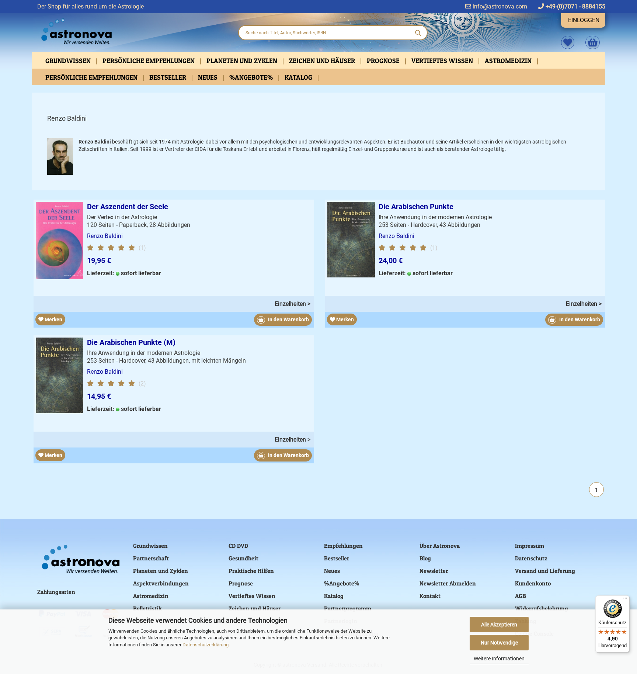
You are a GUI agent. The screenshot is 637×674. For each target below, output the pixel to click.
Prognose (384, 61)
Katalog (299, 77)
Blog (425, 558)
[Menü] (625, 599)
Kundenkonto (533, 583)
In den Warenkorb (288, 319)
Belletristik (147, 608)
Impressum (529, 545)
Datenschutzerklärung (205, 644)
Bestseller (168, 77)
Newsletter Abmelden (448, 583)
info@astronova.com (499, 6)
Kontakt (430, 595)
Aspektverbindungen (161, 583)
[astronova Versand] (132, 31)
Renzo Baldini (105, 235)
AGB (520, 595)
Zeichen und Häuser (322, 61)
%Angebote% (251, 77)
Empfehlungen (343, 545)
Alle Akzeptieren (499, 625)
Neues (208, 77)
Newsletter (434, 570)
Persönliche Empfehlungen (149, 61)
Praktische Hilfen (251, 570)
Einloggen (583, 20)
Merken (52, 319)
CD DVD (238, 545)
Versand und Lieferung (545, 570)
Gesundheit (243, 558)
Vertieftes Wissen (442, 61)
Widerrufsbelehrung (541, 608)
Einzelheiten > (292, 303)
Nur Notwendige (499, 643)
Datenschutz (531, 558)
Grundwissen (68, 61)
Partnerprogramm (347, 608)
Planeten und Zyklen (242, 61)
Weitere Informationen (499, 658)
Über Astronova (440, 545)
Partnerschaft (151, 558)
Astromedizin (509, 61)
